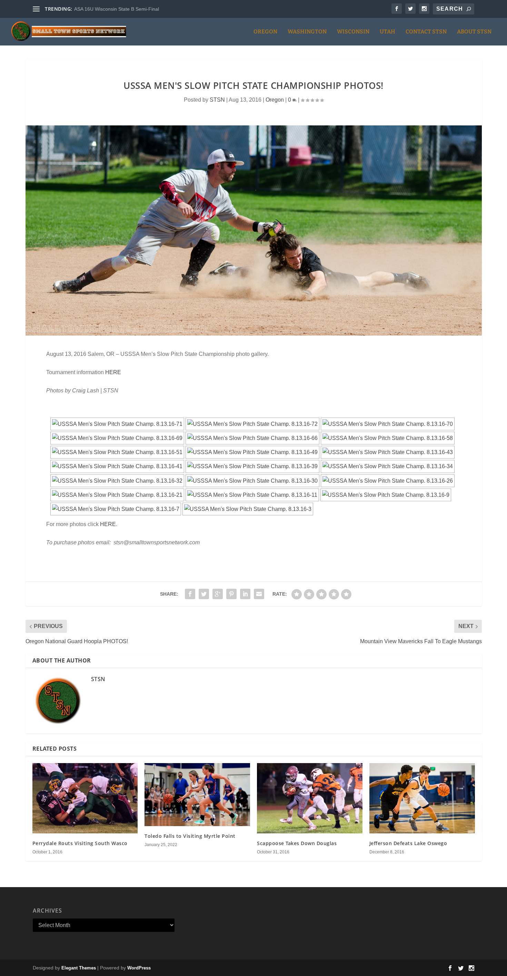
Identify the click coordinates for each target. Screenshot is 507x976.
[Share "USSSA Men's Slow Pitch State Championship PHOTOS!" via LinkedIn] (245, 594)
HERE (113, 372)
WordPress (139, 967)
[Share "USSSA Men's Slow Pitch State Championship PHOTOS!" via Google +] (218, 594)
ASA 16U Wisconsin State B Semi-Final (116, 9)
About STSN (474, 32)
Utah (387, 32)
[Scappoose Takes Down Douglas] (309, 798)
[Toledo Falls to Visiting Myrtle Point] (197, 794)
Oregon (265, 32)
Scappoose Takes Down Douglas (297, 843)
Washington (307, 32)
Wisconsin (353, 32)
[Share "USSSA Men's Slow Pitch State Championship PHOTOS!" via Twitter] (204, 594)
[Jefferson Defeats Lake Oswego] (422, 798)
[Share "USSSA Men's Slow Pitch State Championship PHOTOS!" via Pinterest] (231, 594)
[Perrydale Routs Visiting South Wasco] (85, 798)
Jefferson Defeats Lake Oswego (408, 843)
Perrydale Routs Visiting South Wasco (80, 843)
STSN (217, 100)
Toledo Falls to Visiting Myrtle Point (190, 836)
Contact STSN (426, 32)
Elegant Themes (78, 967)
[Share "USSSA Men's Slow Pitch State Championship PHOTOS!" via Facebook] (190, 594)
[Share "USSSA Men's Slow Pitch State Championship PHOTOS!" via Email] (259, 594)
